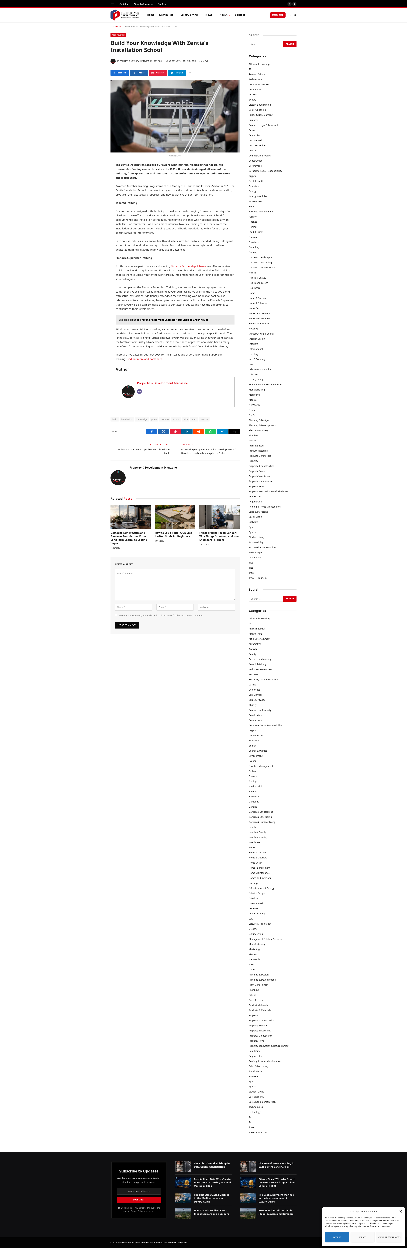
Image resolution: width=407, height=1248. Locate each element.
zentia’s (204, 419)
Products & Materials (260, 455)
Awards (253, 94)
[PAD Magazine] (124, 15)
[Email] (99, 214)
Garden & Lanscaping (260, 262)
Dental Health (256, 181)
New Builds (166, 15)
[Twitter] (99, 181)
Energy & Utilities (258, 196)
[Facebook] (99, 173)
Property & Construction (261, 465)
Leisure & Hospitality (260, 369)
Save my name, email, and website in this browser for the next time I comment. (161, 615)
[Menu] (112, 4)
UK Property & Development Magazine (168, 1242)
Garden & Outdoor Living (262, 267)
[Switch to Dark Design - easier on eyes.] (290, 15)
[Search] (295, 15)
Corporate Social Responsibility (265, 170)
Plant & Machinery (258, 430)
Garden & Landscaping (261, 257)
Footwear (254, 237)
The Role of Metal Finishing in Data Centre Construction (212, 1165)
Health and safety (258, 282)
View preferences (389, 1237)
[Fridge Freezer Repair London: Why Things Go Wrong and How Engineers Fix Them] (219, 517)
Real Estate (255, 496)
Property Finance (258, 471)
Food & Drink (255, 231)
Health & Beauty (257, 277)
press (154, 419)
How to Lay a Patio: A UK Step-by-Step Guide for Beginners (174, 534)
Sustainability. (256, 542)
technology (255, 557)
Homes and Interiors (260, 323)
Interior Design (257, 338)
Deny (362, 1237)
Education (254, 186)
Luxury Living (189, 15)
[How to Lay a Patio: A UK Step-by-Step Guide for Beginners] (175, 517)
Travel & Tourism (258, 577)
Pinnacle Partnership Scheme (188, 266)
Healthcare (254, 287)
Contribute (124, 4)
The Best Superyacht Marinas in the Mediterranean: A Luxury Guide (211, 1198)
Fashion (253, 216)
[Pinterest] (99, 197)
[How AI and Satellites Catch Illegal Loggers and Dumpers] (183, 1213)
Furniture (254, 242)
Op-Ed (252, 415)
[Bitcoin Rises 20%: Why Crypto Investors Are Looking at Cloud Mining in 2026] (183, 1182)
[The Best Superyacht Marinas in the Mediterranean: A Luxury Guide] (183, 1198)
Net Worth (254, 404)
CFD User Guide (257, 145)
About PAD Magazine (144, 4)
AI (250, 69)
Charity (252, 150)
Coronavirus (255, 165)
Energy (252, 191)
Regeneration (256, 501)
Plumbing (254, 435)
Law (251, 364)
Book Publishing (257, 109)
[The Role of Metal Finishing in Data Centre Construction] (183, 1166)
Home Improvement (259, 313)
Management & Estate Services (265, 384)
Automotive (255, 89)
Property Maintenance (260, 481)
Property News (256, 486)
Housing (253, 328)
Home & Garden (257, 298)
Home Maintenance (259, 318)
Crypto (252, 175)
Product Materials (258, 450)
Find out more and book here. (145, 359)
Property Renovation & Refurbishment (269, 491)
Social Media (255, 516)
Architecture (255, 79)
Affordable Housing (259, 64)
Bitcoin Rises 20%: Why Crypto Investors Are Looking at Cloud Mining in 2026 (212, 1182)
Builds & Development (260, 114)
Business (253, 119)
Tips (251, 562)
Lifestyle (253, 374)
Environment (255, 201)
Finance (253, 221)
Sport (252, 527)
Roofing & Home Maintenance (265, 506)
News (208, 15)
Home (150, 15)
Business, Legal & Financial (263, 125)
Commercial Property (260, 155)
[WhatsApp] (99, 206)
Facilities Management (261, 211)
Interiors (253, 343)
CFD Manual (255, 140)
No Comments (175, 61)
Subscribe (277, 15)
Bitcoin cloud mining (260, 104)
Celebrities (254, 135)
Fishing (253, 226)
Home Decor (255, 308)
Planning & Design (259, 420)
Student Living (256, 537)
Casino (252, 130)
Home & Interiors (258, 303)
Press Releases (118, 35)
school (176, 419)
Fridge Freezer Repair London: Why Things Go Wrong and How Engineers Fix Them (219, 536)
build (114, 419)
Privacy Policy (137, 1211)
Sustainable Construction (262, 547)
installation (126, 419)
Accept (337, 1237)
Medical (253, 399)
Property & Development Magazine (136, 61)
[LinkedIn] (99, 189)
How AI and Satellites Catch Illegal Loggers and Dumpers (211, 1212)
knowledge (142, 419)
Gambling (254, 247)
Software (253, 521)
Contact (240, 15)
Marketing (254, 394)
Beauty (252, 99)
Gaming (253, 252)
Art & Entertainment (259, 84)
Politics (252, 440)
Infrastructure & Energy (261, 333)
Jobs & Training (257, 359)
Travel (252, 572)
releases (165, 419)
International (256, 348)
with (185, 419)
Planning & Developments (262, 425)
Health (252, 272)
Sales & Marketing (258, 511)
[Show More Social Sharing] (190, 73)
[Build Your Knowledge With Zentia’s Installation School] (175, 116)
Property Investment (260, 476)
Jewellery (253, 354)
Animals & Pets (257, 74)
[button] (400, 1211)
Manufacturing (257, 389)
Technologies (256, 552)
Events (252, 206)
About (224, 15)
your (194, 419)
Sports (252, 532)
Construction (255, 160)
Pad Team (162, 4)
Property (253, 460)
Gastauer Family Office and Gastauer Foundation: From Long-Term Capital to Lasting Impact (128, 538)
